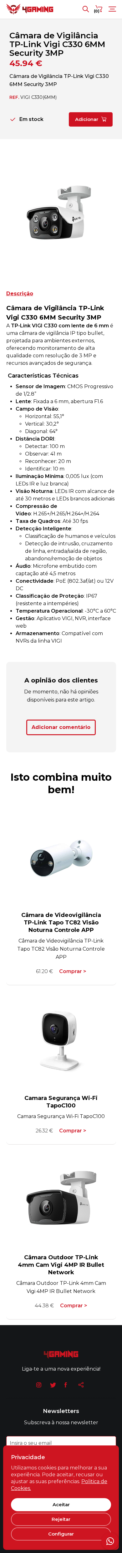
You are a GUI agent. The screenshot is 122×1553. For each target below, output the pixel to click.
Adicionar (86, 119)
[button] (3, 215)
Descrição (19, 294)
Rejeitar (61, 1519)
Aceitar (61, 1504)
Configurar (61, 1534)
